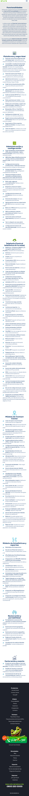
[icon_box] (14, 690)
